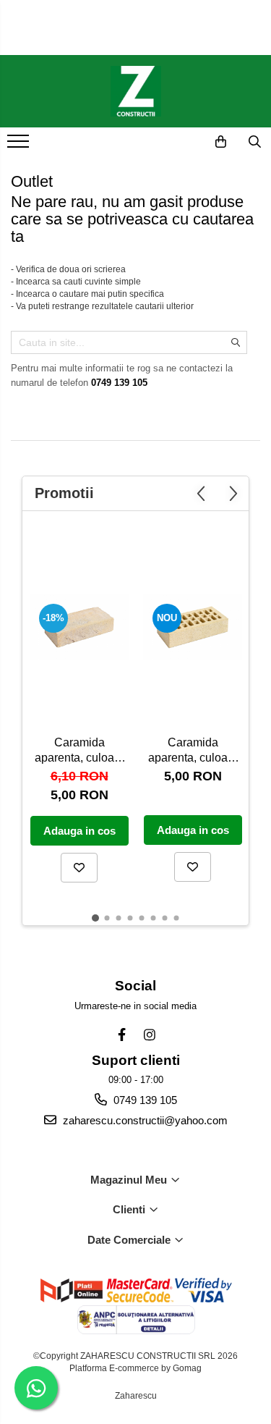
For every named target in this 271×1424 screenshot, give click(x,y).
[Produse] (20, 145)
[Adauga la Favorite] (79, 867)
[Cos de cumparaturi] (220, 141)
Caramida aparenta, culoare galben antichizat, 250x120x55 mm (79, 751)
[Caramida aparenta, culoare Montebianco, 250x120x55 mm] (192, 627)
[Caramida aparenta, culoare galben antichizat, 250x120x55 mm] (79, 627)
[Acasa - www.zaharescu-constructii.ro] (136, 91)
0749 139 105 (144, 1100)
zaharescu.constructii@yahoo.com (144, 1120)
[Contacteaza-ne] (184, 141)
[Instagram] (149, 1035)
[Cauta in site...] (254, 141)
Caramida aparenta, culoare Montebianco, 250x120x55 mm (193, 751)
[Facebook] (121, 1035)
